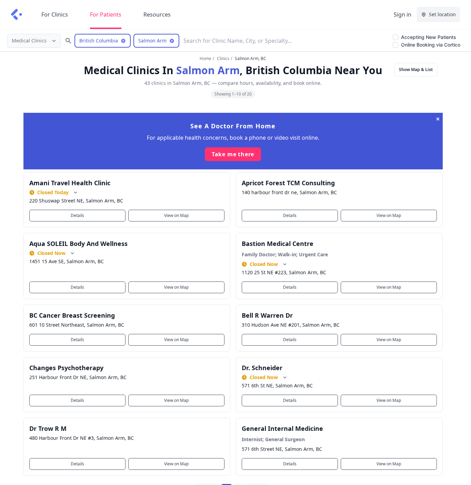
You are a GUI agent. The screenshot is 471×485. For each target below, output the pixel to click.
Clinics (223, 58)
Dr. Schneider (262, 368)
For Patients (105, 14)
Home (205, 58)
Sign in (402, 14)
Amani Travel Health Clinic (69, 183)
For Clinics (54, 14)
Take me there (233, 154)
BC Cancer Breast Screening (72, 315)
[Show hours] (75, 192)
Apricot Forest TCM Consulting (288, 183)
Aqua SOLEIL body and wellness (78, 243)
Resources (157, 14)
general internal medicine (282, 428)
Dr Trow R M (48, 428)
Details (77, 215)
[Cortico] (16, 14)
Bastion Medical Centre (277, 243)
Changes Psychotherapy (66, 368)
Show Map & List (416, 69)
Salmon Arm (208, 70)
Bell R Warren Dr (267, 315)
